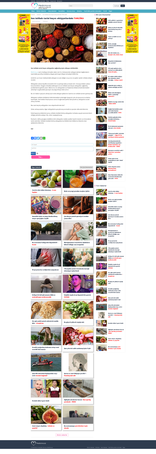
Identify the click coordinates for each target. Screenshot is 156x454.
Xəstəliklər (61, 11)
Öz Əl (105, 11)
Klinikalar (97, 447)
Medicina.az (34, 72)
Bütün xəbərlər (62, 435)
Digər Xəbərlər (36, 167)
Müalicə (79, 11)
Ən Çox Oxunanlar (86, 167)
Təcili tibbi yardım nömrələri (92, 11)
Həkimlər (33, 1)
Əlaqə (47, 1)
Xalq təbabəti (52, 11)
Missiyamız (59, 1)
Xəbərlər (33, 14)
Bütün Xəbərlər (41, 11)
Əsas (33, 11)
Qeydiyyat (116, 6)
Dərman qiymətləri (40, 1)
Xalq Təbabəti (104, 447)
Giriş (122, 6)
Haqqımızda (53, 1)
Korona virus (71, 11)
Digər (110, 11)
